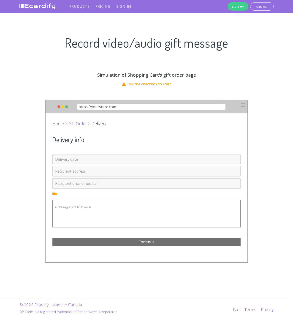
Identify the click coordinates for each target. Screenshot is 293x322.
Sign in (123, 6)
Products (79, 6)
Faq (236, 309)
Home (58, 123)
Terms (250, 309)
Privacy (267, 309)
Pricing (103, 6)
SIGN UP (238, 6)
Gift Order (77, 123)
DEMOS (262, 6)
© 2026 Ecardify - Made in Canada (50, 305)
